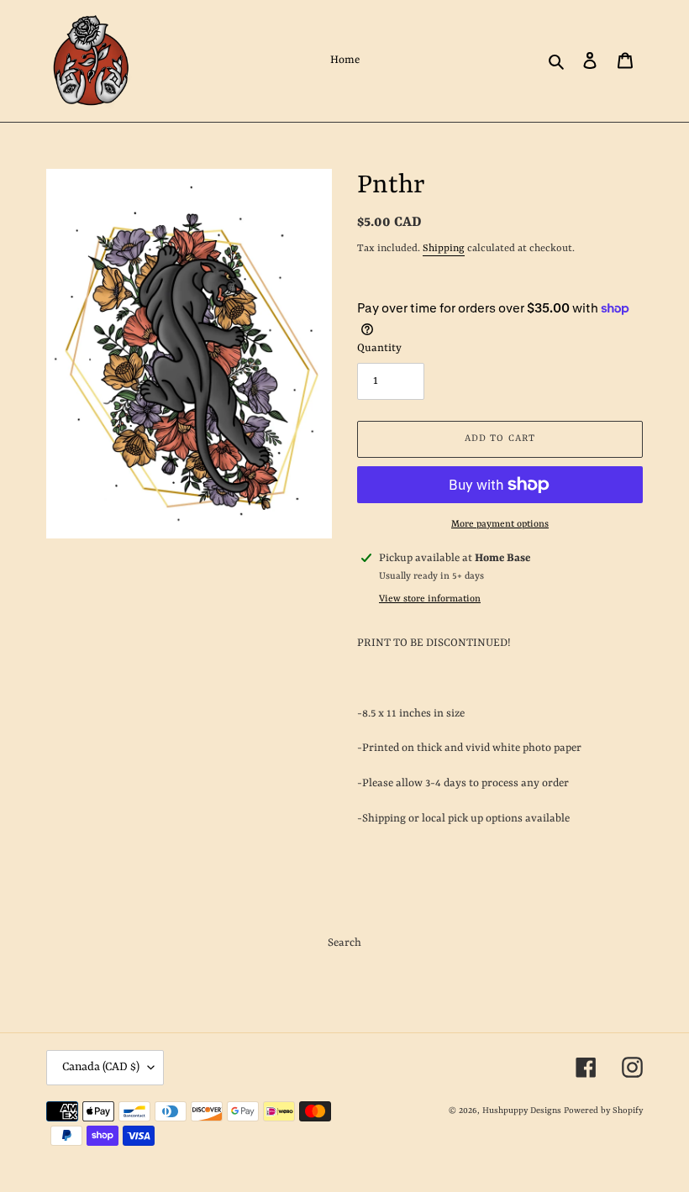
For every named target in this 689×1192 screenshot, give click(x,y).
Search (344, 943)
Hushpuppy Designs (521, 1110)
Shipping (444, 249)
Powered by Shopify (603, 1110)
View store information (430, 599)
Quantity (379, 348)
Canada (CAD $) (100, 1067)
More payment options (500, 524)
